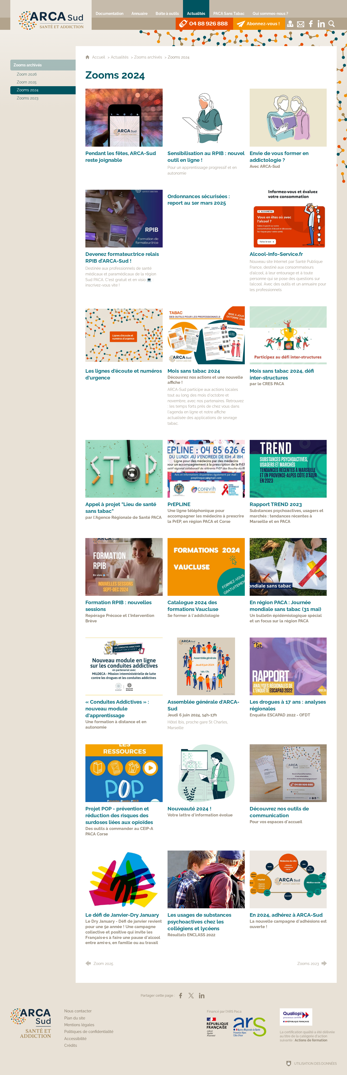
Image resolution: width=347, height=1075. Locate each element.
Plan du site (74, 1018)
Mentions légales (79, 1025)
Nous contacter (78, 1011)
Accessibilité (75, 1039)
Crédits (70, 1045)
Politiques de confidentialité (88, 1031)
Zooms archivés (148, 57)
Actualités (119, 57)
